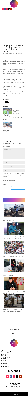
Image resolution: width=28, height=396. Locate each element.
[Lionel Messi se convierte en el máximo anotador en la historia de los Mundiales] (7, 111)
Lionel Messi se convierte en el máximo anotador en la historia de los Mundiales (7, 117)
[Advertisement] (14, 26)
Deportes (21, 53)
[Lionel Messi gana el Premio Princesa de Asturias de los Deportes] (7, 124)
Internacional (5, 362)
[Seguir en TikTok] (3, 9)
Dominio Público (8, 53)
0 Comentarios (10, 55)
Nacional (3, 355)
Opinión (3, 360)
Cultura (3, 365)
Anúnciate (14, 333)
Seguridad (4, 358)
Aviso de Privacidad (14, 329)
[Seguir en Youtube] (11, 9)
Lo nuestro (4, 354)
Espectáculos (5, 366)
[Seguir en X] (9, 9)
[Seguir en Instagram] (7, 9)
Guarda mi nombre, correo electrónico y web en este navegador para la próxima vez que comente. (13, 175)
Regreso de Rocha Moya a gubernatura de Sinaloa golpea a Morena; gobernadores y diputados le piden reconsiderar (14, 238)
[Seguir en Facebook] (5, 9)
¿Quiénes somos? (14, 321)
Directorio (14, 325)
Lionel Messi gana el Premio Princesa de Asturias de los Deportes (7, 129)
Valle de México (5, 357)
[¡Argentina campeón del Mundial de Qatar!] (18, 113)
